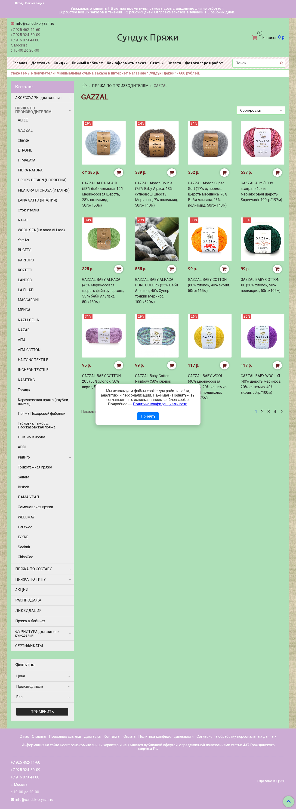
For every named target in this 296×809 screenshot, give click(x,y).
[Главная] (84, 86)
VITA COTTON (29, 350)
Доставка (40, 63)
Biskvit (23, 487)
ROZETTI (25, 270)
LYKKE (23, 537)
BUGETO (24, 250)
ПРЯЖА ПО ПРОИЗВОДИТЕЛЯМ (120, 86)
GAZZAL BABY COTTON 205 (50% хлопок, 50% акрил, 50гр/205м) (101, 381)
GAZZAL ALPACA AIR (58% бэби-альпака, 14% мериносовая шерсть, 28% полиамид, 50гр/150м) (102, 194)
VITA (21, 340)
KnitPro (24, 457)
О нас (24, 736)
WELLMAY (26, 517)
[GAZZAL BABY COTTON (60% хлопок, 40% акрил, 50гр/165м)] (210, 239)
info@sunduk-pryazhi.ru (34, 23)
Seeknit (24, 547)
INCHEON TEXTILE (33, 370)
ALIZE (23, 120)
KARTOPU (26, 260)
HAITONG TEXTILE (33, 360)
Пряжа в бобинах (30, 621)
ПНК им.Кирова (31, 437)
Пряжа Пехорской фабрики (41, 413)
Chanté (23, 140)
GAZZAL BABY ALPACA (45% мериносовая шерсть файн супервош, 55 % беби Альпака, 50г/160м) (103, 290)
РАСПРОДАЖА (28, 600)
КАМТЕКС (26, 380)
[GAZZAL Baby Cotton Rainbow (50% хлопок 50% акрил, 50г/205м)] (157, 336)
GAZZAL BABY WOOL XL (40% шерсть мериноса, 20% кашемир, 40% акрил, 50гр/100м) (261, 384)
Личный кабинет (87, 63)
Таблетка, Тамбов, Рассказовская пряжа (37, 425)
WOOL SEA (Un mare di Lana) (41, 230)
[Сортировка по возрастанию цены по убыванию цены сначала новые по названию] (260, 110)
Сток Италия (28, 210)
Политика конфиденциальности (166, 736)
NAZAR (24, 330)
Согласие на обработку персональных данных (236, 736)
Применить (42, 712)
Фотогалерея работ (204, 63)
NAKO (23, 220)
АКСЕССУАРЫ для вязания (38, 98)
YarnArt (23, 240)
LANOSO (25, 280)
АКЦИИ (21, 590)
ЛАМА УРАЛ (28, 497)
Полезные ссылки (65, 736)
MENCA (24, 310)
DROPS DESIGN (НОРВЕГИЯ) (42, 180)
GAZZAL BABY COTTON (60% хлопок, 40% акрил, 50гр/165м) (209, 285)
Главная (20, 63)
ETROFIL (25, 150)
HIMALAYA (26, 160)
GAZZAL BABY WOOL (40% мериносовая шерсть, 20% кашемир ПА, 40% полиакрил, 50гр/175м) (207, 387)
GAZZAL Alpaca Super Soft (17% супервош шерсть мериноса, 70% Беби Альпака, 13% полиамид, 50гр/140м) (207, 194)
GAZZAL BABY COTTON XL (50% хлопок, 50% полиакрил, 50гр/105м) (261, 285)
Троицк (24, 390)
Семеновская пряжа (35, 507)
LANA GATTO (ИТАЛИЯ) (37, 200)
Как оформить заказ (126, 63)
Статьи (157, 63)
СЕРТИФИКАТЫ (29, 646)
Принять (148, 416)
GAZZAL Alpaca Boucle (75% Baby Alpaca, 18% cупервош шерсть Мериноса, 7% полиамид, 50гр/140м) (156, 194)
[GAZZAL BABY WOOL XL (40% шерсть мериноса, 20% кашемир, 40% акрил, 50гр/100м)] (262, 336)
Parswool (25, 527)
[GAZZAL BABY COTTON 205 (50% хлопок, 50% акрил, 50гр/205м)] (104, 336)
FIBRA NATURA (30, 170)
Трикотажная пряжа (35, 467)
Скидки (61, 63)
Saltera (23, 477)
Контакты (112, 736)
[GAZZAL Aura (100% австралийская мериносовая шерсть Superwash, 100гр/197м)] (262, 143)
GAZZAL (25, 130)
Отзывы (39, 736)
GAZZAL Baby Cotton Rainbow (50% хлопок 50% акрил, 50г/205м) (153, 381)
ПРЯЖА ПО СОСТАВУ (33, 569)
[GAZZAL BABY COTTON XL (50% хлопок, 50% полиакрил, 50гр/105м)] (262, 239)
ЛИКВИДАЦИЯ (28, 610)
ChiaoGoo (25, 557)
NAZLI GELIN (28, 320)
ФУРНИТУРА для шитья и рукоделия (37, 633)
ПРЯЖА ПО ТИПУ (30, 579)
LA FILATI (26, 290)
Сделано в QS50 (271, 781)
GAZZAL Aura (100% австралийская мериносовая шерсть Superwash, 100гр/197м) (261, 191)
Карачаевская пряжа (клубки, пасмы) (43, 402)
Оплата (174, 63)
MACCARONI (28, 300)
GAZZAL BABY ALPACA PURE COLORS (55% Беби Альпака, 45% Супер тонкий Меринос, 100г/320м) (156, 290)
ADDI (22, 447)
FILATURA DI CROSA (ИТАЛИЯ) (44, 190)
